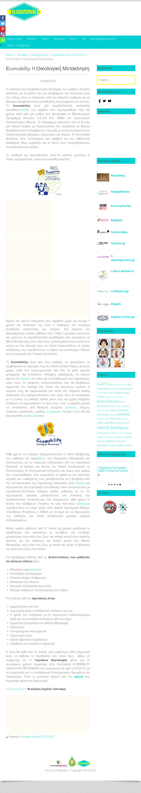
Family (31, 39)
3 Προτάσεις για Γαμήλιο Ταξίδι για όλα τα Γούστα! (112, 469)
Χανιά (121, 397)
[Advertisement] (29, 219)
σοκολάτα (101, 441)
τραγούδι (71, 407)
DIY (84, 39)
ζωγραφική (53, 411)
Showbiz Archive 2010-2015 (37, 737)
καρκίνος (101, 418)
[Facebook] (3, 18)
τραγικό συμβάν (115, 445)
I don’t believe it (122, 271)
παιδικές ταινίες (117, 433)
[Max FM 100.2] (110, 513)
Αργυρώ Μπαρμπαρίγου (123, 389)
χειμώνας (128, 445)
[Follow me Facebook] (99, 102)
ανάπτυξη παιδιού (115, 406)
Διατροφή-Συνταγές (102, 39)
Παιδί (44, 39)
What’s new (14, 39)
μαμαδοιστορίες (113, 422)
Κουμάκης (118, 175)
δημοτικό (114, 410)
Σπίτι (73, 39)
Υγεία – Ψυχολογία (18, 45)
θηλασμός (113, 415)
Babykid (116, 220)
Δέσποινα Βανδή (103, 393)
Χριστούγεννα (107, 401)
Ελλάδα (80, 483)
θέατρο (41, 458)
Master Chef (118, 385)
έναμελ (116, 304)
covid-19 (102, 384)
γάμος (107, 410)
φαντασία (32, 415)
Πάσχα (100, 396)
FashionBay (119, 232)
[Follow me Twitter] (104, 102)
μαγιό (100, 422)
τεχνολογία (120, 441)
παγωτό (127, 423)
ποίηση (23, 110)
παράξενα (118, 437)
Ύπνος (110, 389)
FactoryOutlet (121, 206)
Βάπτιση (59, 39)
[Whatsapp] (3, 40)
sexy (124, 385)
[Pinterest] (3, 29)
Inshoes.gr (118, 243)
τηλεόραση (102, 445)
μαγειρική (125, 419)
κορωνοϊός (115, 418)
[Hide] (1, 45)
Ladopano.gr (120, 291)
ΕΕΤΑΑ (111, 393)
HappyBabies (120, 191)
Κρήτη (78, 676)
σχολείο (25, 378)
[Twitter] (3, 23)
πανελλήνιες (109, 437)
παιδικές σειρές (103, 433)
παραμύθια (127, 437)
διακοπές (124, 410)
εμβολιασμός (103, 414)
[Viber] (3, 34)
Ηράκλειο (118, 392)
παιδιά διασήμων (112, 427)
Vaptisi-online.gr (123, 317)
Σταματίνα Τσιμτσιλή (111, 397)
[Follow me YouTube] (109, 102)
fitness (111, 384)
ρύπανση (34, 569)
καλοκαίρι (82, 503)
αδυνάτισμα (103, 405)
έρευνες (121, 401)
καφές (107, 419)
